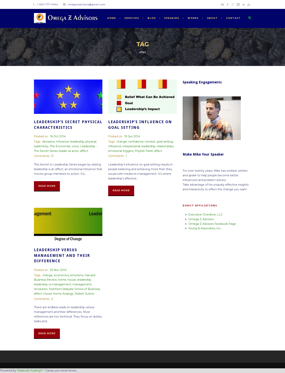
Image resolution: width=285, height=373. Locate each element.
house (72, 279)
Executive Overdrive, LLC (205, 214)
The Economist (60, 146)
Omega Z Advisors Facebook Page (212, 224)
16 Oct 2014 (58, 136)
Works (193, 18)
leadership (77, 141)
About (212, 18)
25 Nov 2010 (58, 270)
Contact (233, 18)
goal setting (165, 141)
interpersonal (131, 146)
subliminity (41, 146)
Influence (62, 141)
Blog (152, 18)
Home (111, 18)
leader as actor (69, 151)
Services (131, 18)
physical (91, 141)
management (82, 284)
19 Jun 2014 (132, 136)
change (122, 141)
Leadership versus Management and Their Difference (62, 255)
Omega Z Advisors (201, 219)
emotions (76, 275)
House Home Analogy (58, 293)
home (62, 279)
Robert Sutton (84, 293)
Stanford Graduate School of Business (74, 289)
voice (75, 146)
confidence (135, 141)
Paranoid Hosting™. (30, 370)
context (150, 141)
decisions (48, 141)
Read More (46, 185)
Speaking (171, 18)
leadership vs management (52, 284)
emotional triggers (120, 151)
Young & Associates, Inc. (204, 228)
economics (61, 275)
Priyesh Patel (144, 151)
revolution (41, 289)
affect (84, 151)
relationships (165, 146)
